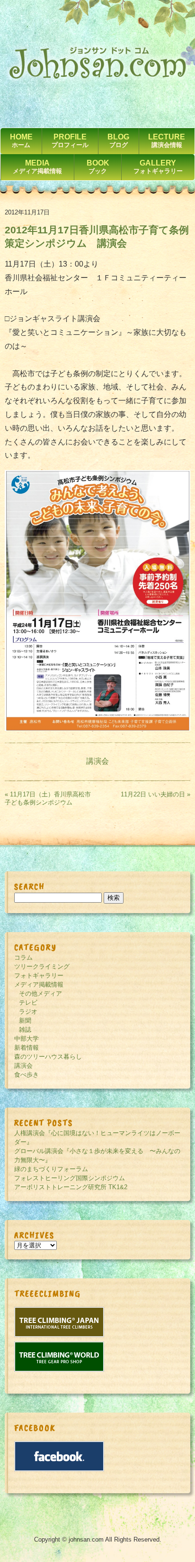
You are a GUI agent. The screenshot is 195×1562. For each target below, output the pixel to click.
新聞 (25, 1020)
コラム (23, 957)
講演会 (97, 761)
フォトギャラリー (38, 975)
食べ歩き (26, 1074)
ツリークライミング (42, 966)
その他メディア (40, 993)
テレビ (28, 1002)
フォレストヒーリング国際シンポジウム (69, 1178)
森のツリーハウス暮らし (48, 1056)
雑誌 (25, 1029)
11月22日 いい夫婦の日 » (155, 794)
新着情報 (26, 1047)
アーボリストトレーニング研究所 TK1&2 (70, 1187)
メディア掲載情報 (38, 984)
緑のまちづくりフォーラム (51, 1169)
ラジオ (28, 1011)
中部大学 (26, 1038)
